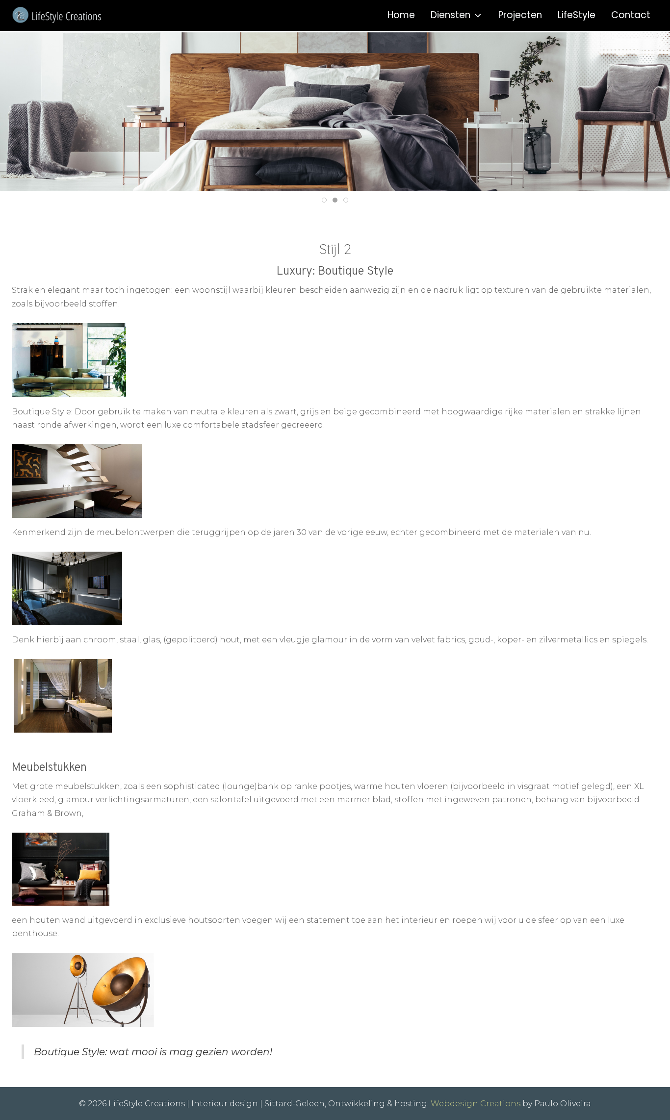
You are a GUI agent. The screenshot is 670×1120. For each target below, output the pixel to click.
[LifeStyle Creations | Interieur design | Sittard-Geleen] (73, 15)
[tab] (324, 200)
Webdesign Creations (475, 1103)
